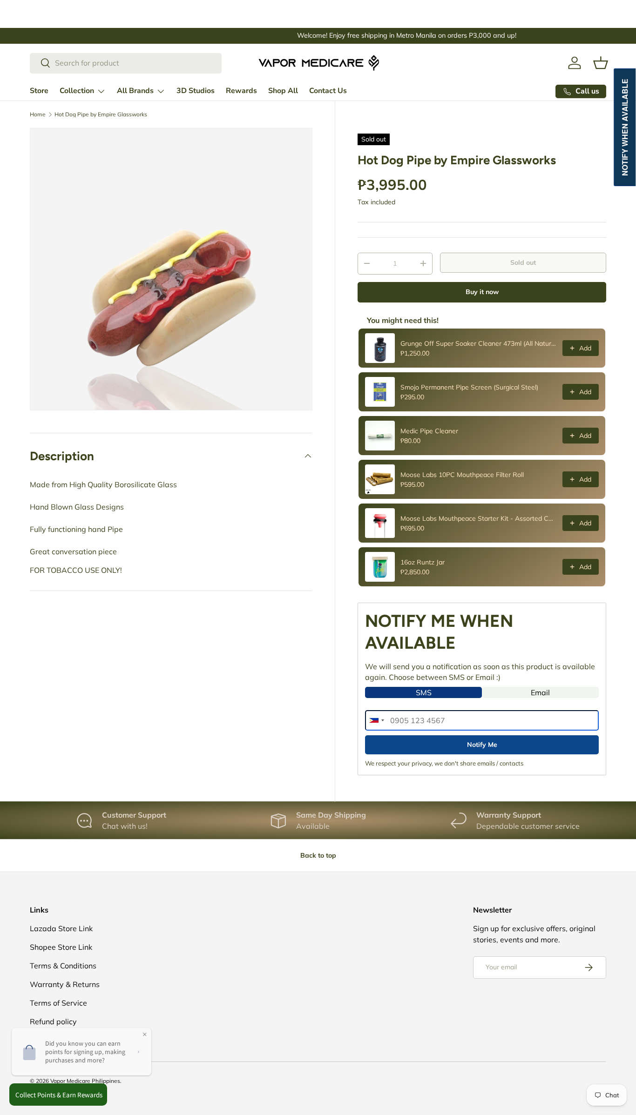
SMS (424, 692)
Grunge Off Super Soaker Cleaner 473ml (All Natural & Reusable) (478, 343)
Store (39, 91)
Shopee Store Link (61, 947)
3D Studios (195, 91)
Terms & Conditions (63, 965)
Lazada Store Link (61, 928)
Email (540, 692)
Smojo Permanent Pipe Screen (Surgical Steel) (469, 387)
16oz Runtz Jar (422, 562)
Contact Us (328, 91)
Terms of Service (58, 1003)
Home (38, 114)
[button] (600, 63)
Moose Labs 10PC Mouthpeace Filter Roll (462, 474)
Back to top (318, 855)
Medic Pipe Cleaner (429, 431)
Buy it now (482, 292)
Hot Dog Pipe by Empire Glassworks (100, 114)
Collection (77, 91)
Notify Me (482, 744)
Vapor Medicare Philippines (85, 1080)
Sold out (523, 262)
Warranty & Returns (65, 984)
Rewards (241, 91)
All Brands (135, 91)
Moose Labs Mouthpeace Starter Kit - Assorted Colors (478, 518)
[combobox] (126, 63)
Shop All (283, 91)
